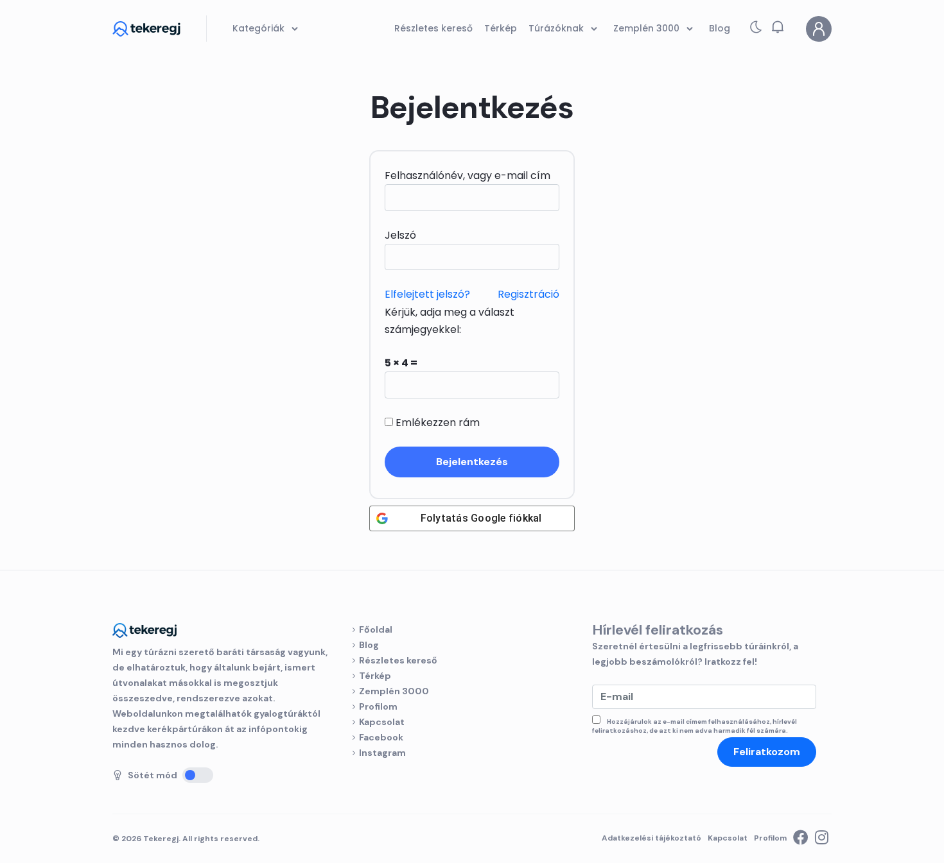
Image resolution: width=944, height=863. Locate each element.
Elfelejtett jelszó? (427, 294)
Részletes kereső (398, 660)
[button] (778, 27)
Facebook (381, 737)
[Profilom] (819, 29)
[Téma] (755, 30)
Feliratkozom (766, 751)
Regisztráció (528, 294)
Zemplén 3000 (394, 691)
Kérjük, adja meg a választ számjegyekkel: (449, 321)
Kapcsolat (382, 722)
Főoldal (375, 629)
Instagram (382, 752)
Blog (369, 645)
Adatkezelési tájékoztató (651, 838)
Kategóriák (259, 28)
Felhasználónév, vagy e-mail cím (467, 175)
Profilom (378, 706)
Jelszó (400, 235)
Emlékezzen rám (436, 422)
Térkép (375, 675)
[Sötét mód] (197, 775)
